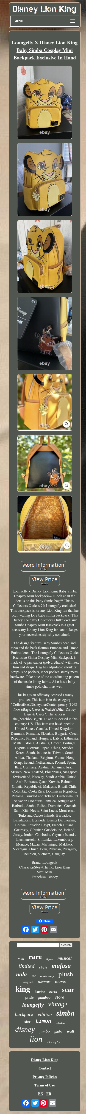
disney (25, 1029)
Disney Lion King (44, 1059)
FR (48, 1093)
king (22, 989)
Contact (45, 1068)
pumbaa (44, 998)
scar (68, 989)
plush (65, 974)
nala (21, 974)
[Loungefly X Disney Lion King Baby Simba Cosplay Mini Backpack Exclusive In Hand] (44, 103)
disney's (53, 1042)
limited (27, 965)
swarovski (44, 982)
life (33, 976)
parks (53, 992)
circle (43, 967)
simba (65, 1013)
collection (60, 1023)
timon (43, 1021)
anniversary (47, 976)
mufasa (61, 965)
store (59, 997)
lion (36, 1039)
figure (49, 959)
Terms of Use (44, 1085)
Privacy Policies (45, 1076)
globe (58, 1031)
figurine (40, 991)
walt (70, 1031)
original (28, 982)
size (27, 1022)
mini (21, 958)
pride (29, 997)
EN (40, 1093)
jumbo (44, 1031)
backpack (24, 1014)
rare (35, 956)
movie (60, 981)
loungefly (33, 1005)
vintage (57, 1004)
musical (65, 958)
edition (45, 1014)
